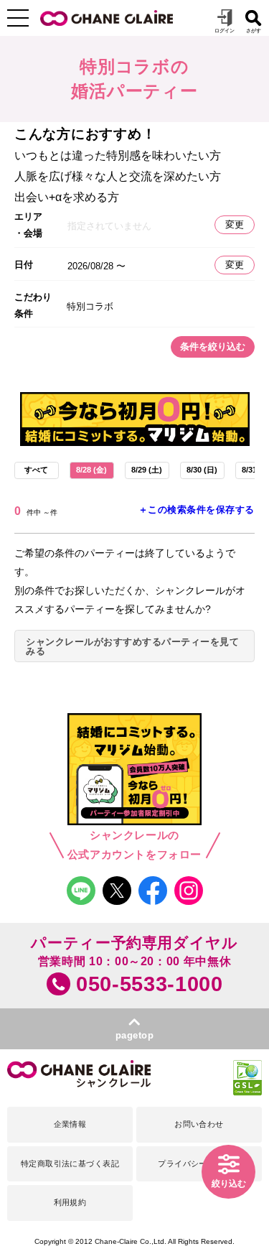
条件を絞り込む (212, 346)
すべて (36, 469)
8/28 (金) (91, 469)
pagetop (134, 1035)
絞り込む (229, 1184)
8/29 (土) (146, 469)
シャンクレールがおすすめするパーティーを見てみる (132, 646)
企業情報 (70, 1124)
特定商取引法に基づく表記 (70, 1163)
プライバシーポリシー (199, 1163)
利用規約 (70, 1202)
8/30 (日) (202, 469)
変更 (234, 224)
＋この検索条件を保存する (196, 509)
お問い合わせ (199, 1124)
